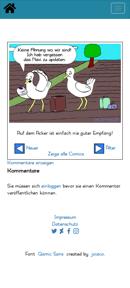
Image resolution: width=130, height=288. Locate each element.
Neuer (31, 148)
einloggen (51, 186)
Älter (109, 148)
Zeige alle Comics (66, 154)
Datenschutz (65, 224)
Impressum (65, 217)
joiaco (98, 254)
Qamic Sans (50, 254)
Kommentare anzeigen (30, 163)
